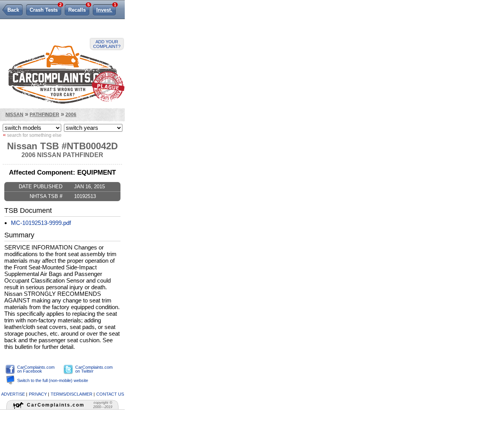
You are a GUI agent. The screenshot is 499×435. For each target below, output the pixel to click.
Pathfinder (44, 114)
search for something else (32, 135)
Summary (19, 235)
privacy (38, 394)
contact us (110, 394)
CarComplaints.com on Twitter (94, 369)
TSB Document (28, 210)
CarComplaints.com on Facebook (36, 369)
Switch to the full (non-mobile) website (52, 380)
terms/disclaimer (71, 394)
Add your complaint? (106, 44)
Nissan (14, 114)
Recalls (78, 8)
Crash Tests (45, 8)
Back (13, 10)
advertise (13, 394)
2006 (70, 114)
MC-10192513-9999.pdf (41, 222)
